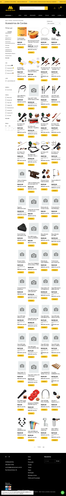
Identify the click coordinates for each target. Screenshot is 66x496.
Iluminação (60, 15)
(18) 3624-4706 (9, 464)
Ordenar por (49, 21)
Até (9, 125)
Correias (7, 47)
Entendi (21, 493)
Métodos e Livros (32, 475)
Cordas (40, 15)
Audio (25, 15)
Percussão (32, 15)
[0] (59, 8)
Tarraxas (7, 45)
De (6, 125)
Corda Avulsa (8, 55)
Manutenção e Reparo (10, 53)
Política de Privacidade (34, 478)
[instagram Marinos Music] (5, 457)
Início (20, 15)
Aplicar (14, 129)
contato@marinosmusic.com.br (13, 467)
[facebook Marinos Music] (9, 457)
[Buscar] (46, 8)
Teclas (47, 15)
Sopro (53, 15)
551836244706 (9, 462)
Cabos (6, 35)
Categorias (8, 15)
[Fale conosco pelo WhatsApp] (62, 492)
